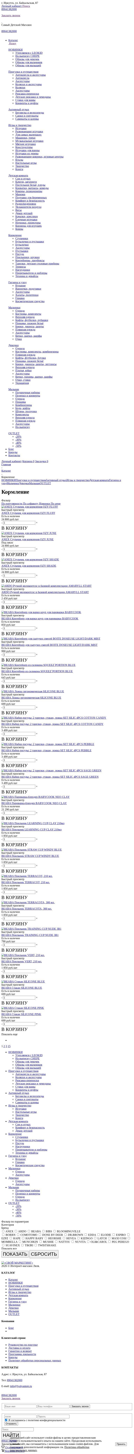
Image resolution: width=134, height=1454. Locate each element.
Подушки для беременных (31, 197)
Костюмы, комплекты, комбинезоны (37, 351)
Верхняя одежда (25, 317)
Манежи (20, 194)
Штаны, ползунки (26, 411)
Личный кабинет (11, 6)
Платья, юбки (23, 370)
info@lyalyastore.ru (21, 1386)
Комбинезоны (23, 405)
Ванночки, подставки (28, 288)
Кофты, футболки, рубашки (31, 320)
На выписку (22, 427)
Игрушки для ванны (27, 150)
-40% (18, 442)
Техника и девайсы (26, 276)
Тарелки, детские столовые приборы (37, 263)
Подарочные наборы (27, 392)
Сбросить (44, 1254)
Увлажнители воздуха (28, 206)
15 (9, 1046)
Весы (18, 210)
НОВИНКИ (15, 49)
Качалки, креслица (26, 216)
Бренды (12, 1357)
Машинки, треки (25, 137)
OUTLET (14, 433)
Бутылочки (22, 244)
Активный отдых (18, 109)
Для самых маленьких (28, 134)
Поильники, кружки (27, 257)
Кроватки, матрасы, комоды (32, 188)
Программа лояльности (22, 1354)
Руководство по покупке (23, 1344)
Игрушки (21, 128)
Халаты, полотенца (26, 294)
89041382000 (9, 9)
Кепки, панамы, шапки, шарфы (34, 376)
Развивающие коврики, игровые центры (39, 156)
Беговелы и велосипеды (29, 112)
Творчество (22, 166)
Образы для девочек (27, 59)
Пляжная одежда (25, 329)
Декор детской (23, 213)
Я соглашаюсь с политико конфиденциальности (36, 1420)
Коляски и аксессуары (28, 84)
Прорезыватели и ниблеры (31, 272)
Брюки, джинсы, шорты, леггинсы (36, 364)
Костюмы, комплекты (28, 313)
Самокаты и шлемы (27, 118)
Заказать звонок (10, 15)
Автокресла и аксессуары (30, 74)
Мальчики (14, 307)
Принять (121, 1444)
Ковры (19, 228)
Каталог (13, 1279)
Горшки (20, 298)
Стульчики (21, 238)
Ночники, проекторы (28, 222)
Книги (19, 169)
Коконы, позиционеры (28, 191)
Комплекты (22, 414)
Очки (18, 339)
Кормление (15, 235)
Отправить (11, 1423)
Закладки (41, 461)
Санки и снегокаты (26, 115)
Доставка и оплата (19, 1347)
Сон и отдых (23, 178)
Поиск (26, 6)
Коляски (20, 87)
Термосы (20, 266)
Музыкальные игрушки (29, 140)
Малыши (13, 389)
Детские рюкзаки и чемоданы (33, 96)
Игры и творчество (19, 125)
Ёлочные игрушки (26, 219)
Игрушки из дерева (26, 153)
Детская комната (18, 175)
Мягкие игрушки (25, 144)
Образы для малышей (28, 65)
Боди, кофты (22, 408)
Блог (11, 1327)
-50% (18, 445)
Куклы (19, 159)
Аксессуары (22, 81)
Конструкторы (24, 147)
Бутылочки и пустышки (29, 241)
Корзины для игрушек (28, 225)
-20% (18, 436)
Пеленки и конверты (27, 395)
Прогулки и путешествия (23, 71)
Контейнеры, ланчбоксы (29, 260)
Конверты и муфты (26, 103)
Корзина (28, 461)
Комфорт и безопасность (30, 200)
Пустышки (21, 250)
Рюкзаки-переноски (27, 93)
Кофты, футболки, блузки (30, 357)
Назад (12, 43)
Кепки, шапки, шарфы (28, 335)
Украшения (22, 383)
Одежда (20, 310)
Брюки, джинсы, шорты (29, 326)
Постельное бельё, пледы (30, 184)
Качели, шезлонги (26, 181)
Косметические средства (29, 301)
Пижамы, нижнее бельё (29, 323)
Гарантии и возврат (20, 1351)
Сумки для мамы (25, 100)
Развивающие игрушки (29, 131)
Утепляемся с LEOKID (29, 52)
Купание (20, 285)
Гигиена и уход (17, 282)
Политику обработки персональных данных (34, 1360)
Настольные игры (26, 162)
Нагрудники (22, 269)
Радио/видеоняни (25, 203)
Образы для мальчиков (28, 62)
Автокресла (22, 78)
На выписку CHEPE (27, 56)
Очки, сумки (23, 379)
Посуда (19, 254)
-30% (18, 439)
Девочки (13, 345)
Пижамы (20, 401)
